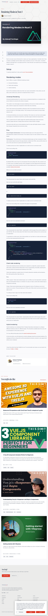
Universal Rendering (13, 97)
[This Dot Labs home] (5, 2)
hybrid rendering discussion (30, 333)
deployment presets (15, 167)
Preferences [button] (21, 609)
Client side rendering (13, 263)
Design (3, 599)
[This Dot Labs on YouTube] (4, 592)
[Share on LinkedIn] (3, 61)
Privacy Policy (35, 599)
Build (3, 600)
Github (16, 349)
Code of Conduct (36, 597)
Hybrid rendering (11, 324)
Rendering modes (13, 77)
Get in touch (25, 2)
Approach (15, 2)
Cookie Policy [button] (24, 608)
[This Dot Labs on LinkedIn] (2, 592)
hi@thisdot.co (14, 575)
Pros (7, 130)
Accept (40, 612)
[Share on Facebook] (3, 55)
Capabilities (11, 2)
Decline (31, 612)
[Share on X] (3, 58)
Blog (18, 599)
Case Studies (19, 597)
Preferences (21, 612)
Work (19, 2)
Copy (45, 152)
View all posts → (43, 379)
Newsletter (19, 600)
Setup (8, 69)
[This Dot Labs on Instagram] (7, 592)
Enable (3, 603)
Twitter (12, 349)
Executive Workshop (34, 2)
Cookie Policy (35, 600)
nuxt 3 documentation (28, 72)
